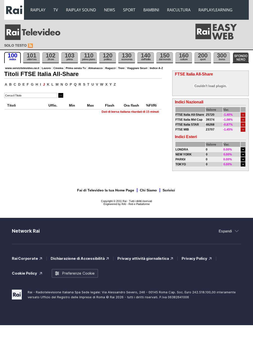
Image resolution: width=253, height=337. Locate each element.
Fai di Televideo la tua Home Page (105, 190)
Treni (121, 68)
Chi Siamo (148, 190)
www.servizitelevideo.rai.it (22, 68)
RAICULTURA (178, 10)
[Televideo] (35, 32)
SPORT (129, 10)
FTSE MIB (182, 129)
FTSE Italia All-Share (189, 114)
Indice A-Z (156, 68)
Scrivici (169, 190)
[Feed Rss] (31, 45)
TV (55, 10)
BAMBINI (151, 10)
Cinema (58, 68)
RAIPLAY (37, 10)
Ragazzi (110, 68)
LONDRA (181, 149)
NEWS (109, 10)
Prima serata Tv (76, 68)
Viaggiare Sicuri (137, 68)
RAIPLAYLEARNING (215, 10)
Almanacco (95, 68)
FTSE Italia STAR (187, 124)
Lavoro (46, 68)
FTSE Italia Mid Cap (188, 119)
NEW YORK (183, 154)
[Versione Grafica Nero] (240, 57)
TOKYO (180, 164)
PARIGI (180, 159)
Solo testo (15, 45)
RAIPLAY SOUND (81, 10)
